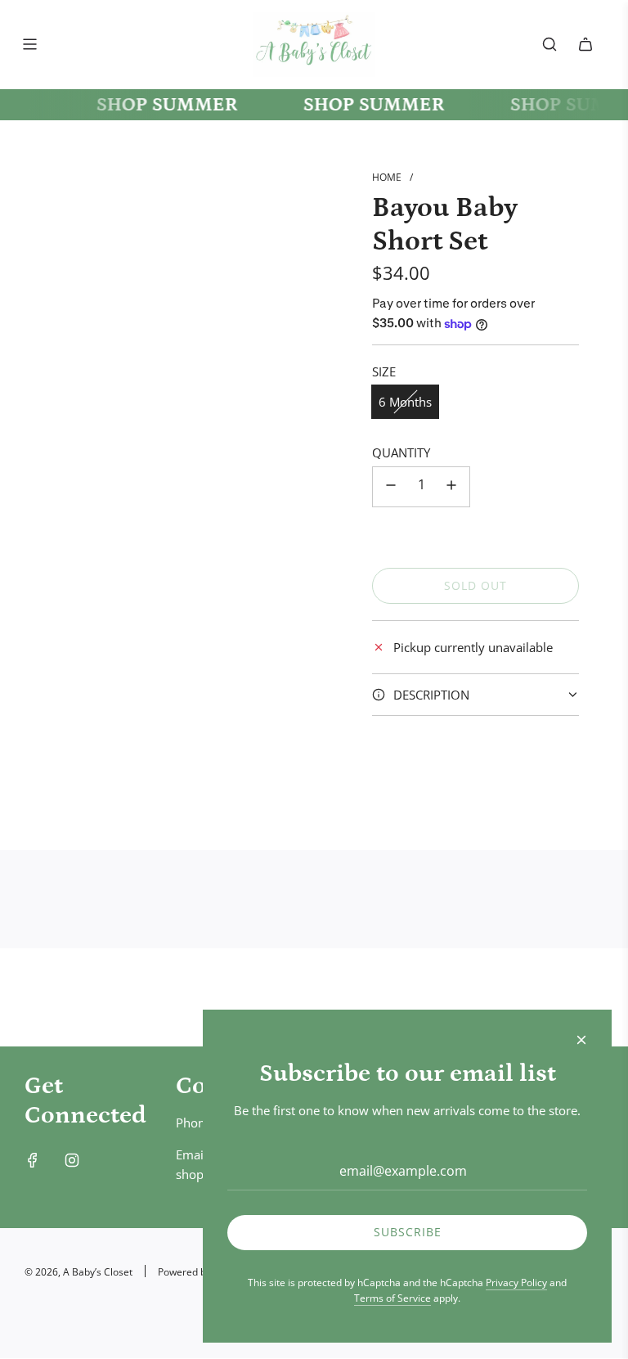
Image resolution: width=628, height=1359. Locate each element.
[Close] (581, 1040)
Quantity (401, 452)
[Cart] (585, 44)
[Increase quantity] (451, 486)
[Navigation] (29, 44)
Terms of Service (392, 1298)
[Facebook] (33, 1160)
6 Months (405, 402)
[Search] (549, 44)
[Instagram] (72, 1160)
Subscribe (408, 1232)
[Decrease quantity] (391, 486)
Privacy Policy (516, 1282)
